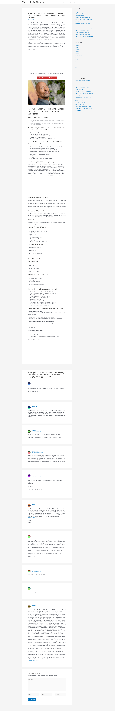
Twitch (76, 69)
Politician (77, 59)
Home (64, 2)
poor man (34, 605)
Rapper (77, 61)
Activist (77, 45)
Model (76, 57)
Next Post (69, 366)
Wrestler (77, 71)
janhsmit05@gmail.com (32, 517)
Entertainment (78, 55)
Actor (29, 19)
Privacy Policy (75, 2)
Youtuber (77, 74)
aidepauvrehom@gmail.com (33, 660)
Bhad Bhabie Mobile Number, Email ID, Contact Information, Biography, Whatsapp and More (84, 19)
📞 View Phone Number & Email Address (46, 77)
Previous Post (25, 366)
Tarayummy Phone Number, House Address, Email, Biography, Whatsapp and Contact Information (84, 13)
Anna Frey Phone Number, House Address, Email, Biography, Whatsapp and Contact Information (84, 25)
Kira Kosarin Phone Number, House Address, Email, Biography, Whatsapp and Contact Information (84, 36)
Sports (76, 65)
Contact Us (90, 2)
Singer (76, 63)
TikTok (76, 67)
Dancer (77, 53)
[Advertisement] (47, 60)
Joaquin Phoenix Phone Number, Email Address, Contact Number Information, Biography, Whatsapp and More (83, 30)
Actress (77, 49)
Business (77, 51)
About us (69, 2)
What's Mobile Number (33, 2)
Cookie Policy (83, 2)
